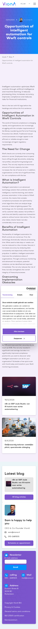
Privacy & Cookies (12, 607)
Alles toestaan (19, 331)
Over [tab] (31, 295)
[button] (24, 3)
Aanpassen (18, 338)
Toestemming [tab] (7, 295)
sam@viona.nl (14, 532)
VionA (4, 57)
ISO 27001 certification (14, 616)
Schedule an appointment (19, 543)
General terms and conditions (17, 611)
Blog (10, 57)
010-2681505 (13, 536)
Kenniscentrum (11, 620)
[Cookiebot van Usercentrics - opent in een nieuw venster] (27, 288)
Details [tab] (19, 295)
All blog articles (19, 497)
